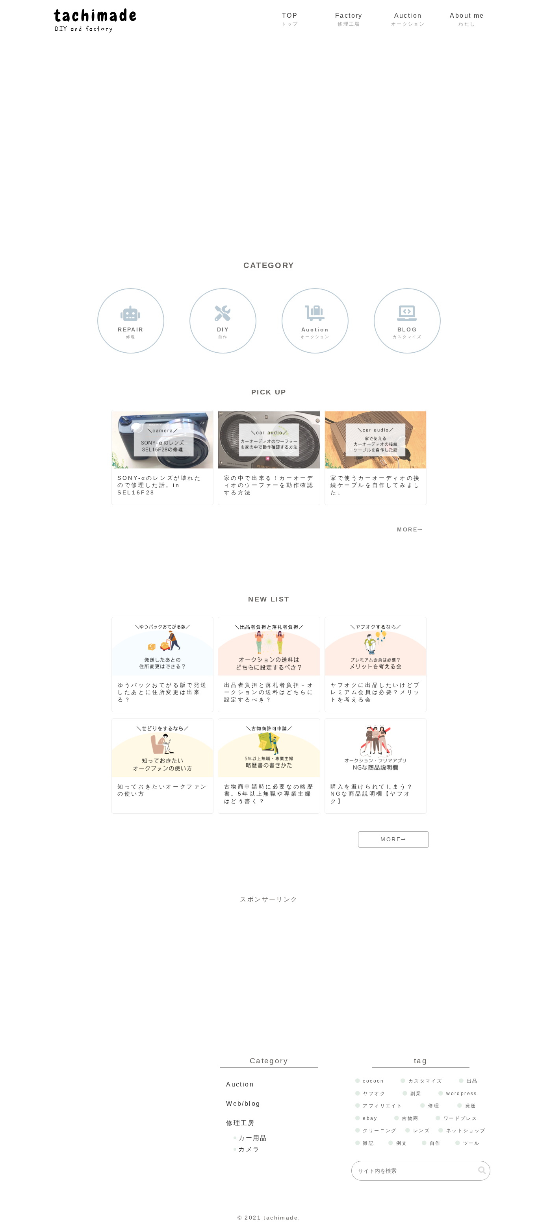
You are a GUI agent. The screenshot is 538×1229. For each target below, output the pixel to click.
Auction (240, 1084)
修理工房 (240, 1123)
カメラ (249, 1149)
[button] (482, 1170)
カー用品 (252, 1138)
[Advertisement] (269, 960)
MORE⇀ (410, 529)
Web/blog (243, 1103)
